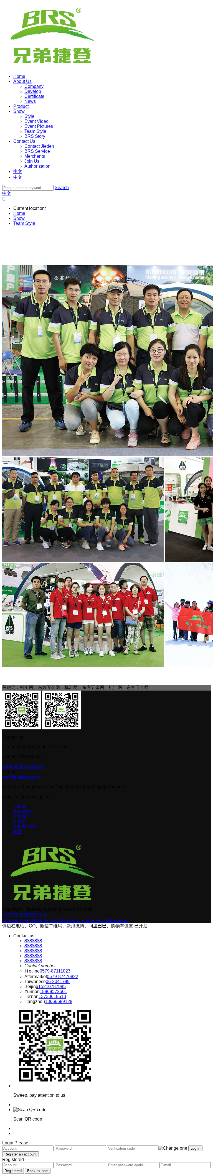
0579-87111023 (55, 971)
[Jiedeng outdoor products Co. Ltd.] (52, 67)
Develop (32, 91)
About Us (22, 81)
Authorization (37, 166)
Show (19, 111)
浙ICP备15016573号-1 (24, 915)
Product (21, 106)
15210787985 (52, 986)
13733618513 (52, 996)
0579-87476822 (62, 976)
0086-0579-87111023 (23, 766)
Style (29, 116)
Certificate (34, 96)
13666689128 (58, 1001)
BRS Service (37, 151)
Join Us (31, 161)
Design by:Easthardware (56, 920)
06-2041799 (58, 981)
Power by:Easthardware (105, 920)
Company (34, 86)
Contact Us (24, 141)
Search (62, 187)
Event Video (36, 121)
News (30, 101)
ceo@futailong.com (21, 777)
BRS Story (34, 136)
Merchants (34, 156)
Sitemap (10, 920)
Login (25, 920)
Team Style (35, 131)
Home (19, 76)
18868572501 (53, 991)
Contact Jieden (39, 146)
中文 (17, 171)
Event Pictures (38, 126)
